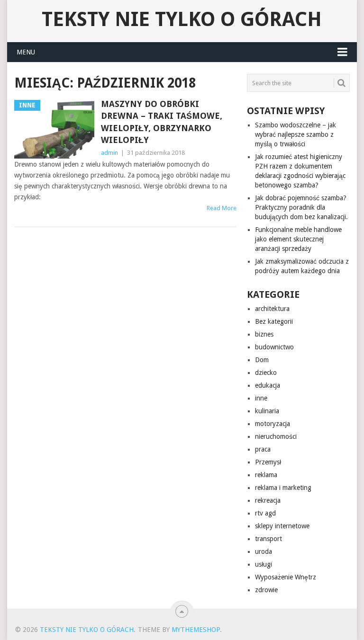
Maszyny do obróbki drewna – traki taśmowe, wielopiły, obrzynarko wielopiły (161, 122)
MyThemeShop (196, 629)
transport (268, 538)
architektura (272, 308)
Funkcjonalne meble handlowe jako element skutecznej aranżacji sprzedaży (298, 239)
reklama (266, 475)
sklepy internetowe (282, 526)
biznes (264, 334)
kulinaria (267, 411)
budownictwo (274, 347)
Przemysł (268, 462)
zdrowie (266, 590)
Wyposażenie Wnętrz (285, 577)
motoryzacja (272, 423)
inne (261, 398)
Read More (222, 208)
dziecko (266, 372)
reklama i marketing (283, 487)
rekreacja (268, 500)
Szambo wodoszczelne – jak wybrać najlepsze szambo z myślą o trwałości (295, 134)
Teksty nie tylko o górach (182, 19)
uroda (263, 551)
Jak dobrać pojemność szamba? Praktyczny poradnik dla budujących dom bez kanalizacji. (301, 207)
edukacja (267, 385)
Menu (26, 52)
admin (109, 152)
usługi (263, 564)
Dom (262, 360)
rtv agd (265, 513)
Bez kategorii (274, 321)
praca (263, 449)
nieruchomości (276, 436)
